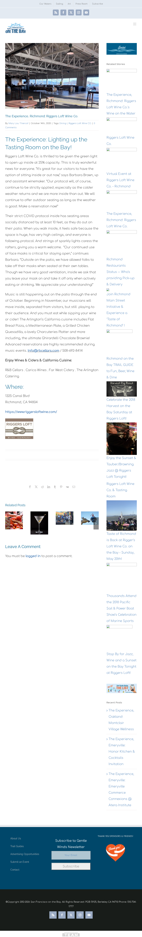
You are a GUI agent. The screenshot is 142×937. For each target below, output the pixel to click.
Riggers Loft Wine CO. (80, 123)
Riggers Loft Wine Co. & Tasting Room (120, 490)
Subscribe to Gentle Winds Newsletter (71, 844)
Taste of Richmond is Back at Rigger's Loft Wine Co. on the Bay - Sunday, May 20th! (121, 546)
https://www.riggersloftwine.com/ (31, 412)
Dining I (63, 123)
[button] (7, 523)
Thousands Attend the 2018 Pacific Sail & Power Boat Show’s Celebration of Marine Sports (121, 608)
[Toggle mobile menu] (135, 24)
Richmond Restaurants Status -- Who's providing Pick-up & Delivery (120, 272)
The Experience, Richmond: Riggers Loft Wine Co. (121, 220)
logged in (33, 556)
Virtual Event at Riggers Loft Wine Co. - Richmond (120, 180)
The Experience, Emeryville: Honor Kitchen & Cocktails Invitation (122, 751)
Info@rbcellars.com (43, 350)
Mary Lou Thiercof (18, 123)
